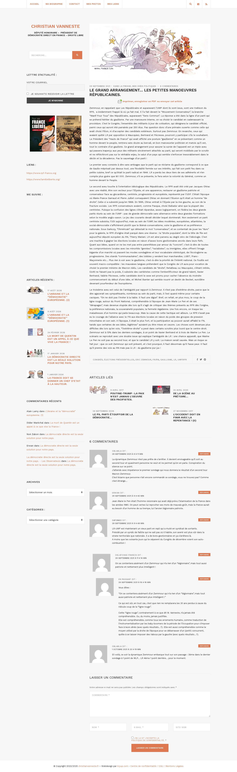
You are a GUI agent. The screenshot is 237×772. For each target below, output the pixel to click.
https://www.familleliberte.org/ (43, 179)
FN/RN (156, 360)
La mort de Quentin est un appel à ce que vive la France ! (63, 339)
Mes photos (93, 4)
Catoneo (117, 520)
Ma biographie (54, 4)
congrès (98, 360)
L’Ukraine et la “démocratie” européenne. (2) (59, 296)
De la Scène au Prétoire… (184, 395)
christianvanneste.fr (88, 766)
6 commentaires (169, 86)
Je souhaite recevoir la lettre (52, 94)
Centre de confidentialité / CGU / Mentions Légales (156, 766)
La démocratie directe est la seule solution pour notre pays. (64, 360)
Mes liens (113, 4)
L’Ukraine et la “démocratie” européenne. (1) (58, 318)
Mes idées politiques (144, 86)
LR (175, 360)
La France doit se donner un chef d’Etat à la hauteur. (64, 381)
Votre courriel (37, 82)
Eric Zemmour (143, 360)
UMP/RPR (182, 360)
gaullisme (166, 360)
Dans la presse (122, 86)
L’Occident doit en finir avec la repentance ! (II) (186, 417)
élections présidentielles (119, 360)
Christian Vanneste (55, 26)
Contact (74, 4)
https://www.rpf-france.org (41, 173)
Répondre (204, 454)
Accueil (34, 4)
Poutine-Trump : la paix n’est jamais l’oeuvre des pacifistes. (127, 396)
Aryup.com (122, 766)
